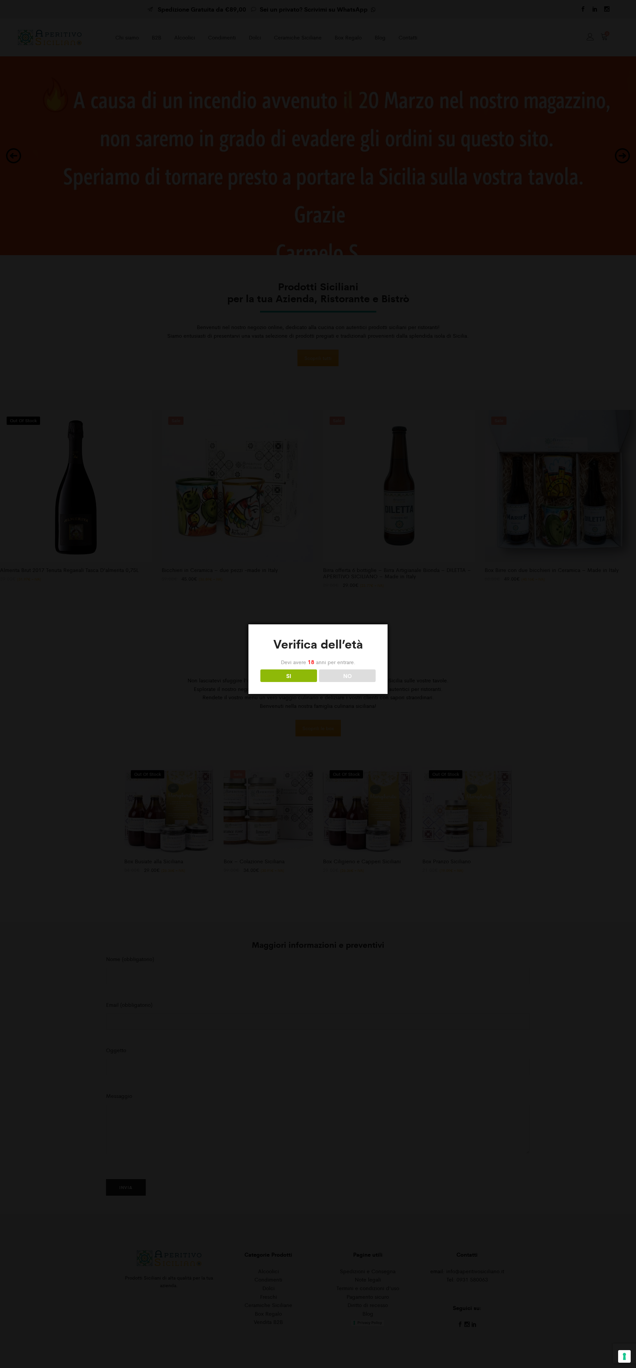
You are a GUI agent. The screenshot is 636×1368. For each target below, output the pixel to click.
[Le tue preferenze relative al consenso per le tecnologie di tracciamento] (624, 1356)
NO (347, 676)
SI (288, 676)
